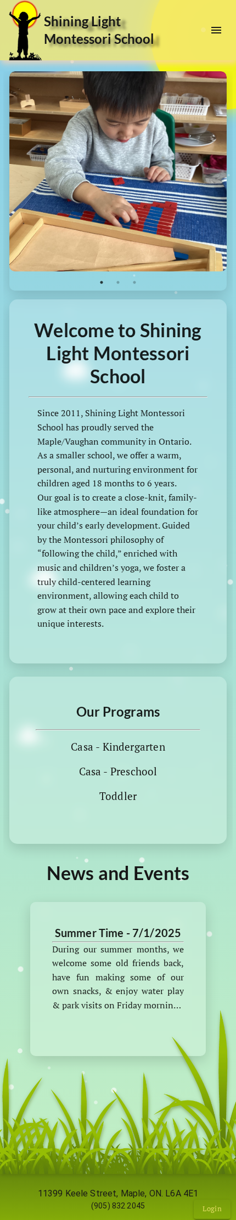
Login (212, 1208)
